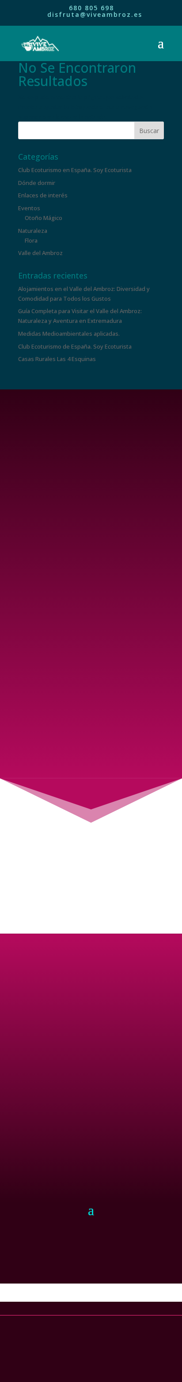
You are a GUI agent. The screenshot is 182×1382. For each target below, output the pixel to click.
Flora (31, 240)
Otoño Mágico (43, 218)
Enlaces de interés (43, 195)
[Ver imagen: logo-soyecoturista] (91, 1256)
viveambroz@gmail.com (91, 750)
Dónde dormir (36, 183)
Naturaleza (32, 231)
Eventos (29, 208)
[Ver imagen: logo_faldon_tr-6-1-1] (91, 1301)
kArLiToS (88, 1359)
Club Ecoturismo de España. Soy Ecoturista (75, 346)
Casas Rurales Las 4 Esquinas (57, 359)
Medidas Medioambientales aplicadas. (69, 334)
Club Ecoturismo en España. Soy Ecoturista (75, 170)
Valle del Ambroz (40, 253)
